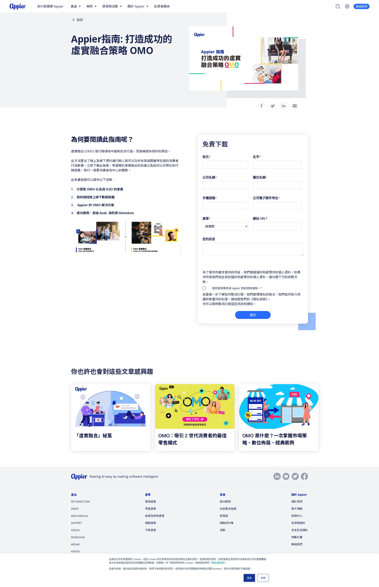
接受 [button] (249, 577)
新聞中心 (296, 516)
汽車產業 (150, 530)
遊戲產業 (150, 523)
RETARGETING (80, 501)
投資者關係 (162, 6)
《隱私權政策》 (217, 562)
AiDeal (75, 544)
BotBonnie (78, 537)
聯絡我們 (361, 6)
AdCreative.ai (79, 516)
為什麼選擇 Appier (50, 6)
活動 (222, 530)
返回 (80, 20)
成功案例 (225, 501)
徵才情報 (296, 508)
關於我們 (296, 501)
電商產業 (150, 501)
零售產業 (150, 508)
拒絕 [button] (263, 577)
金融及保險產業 (154, 516)
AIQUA (75, 530)
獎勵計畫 (296, 537)
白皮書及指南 (228, 508)
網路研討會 (227, 523)
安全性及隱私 (299, 530)
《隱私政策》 (258, 299)
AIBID (75, 508)
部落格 (224, 516)
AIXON (75, 551)
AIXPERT (76, 523)
